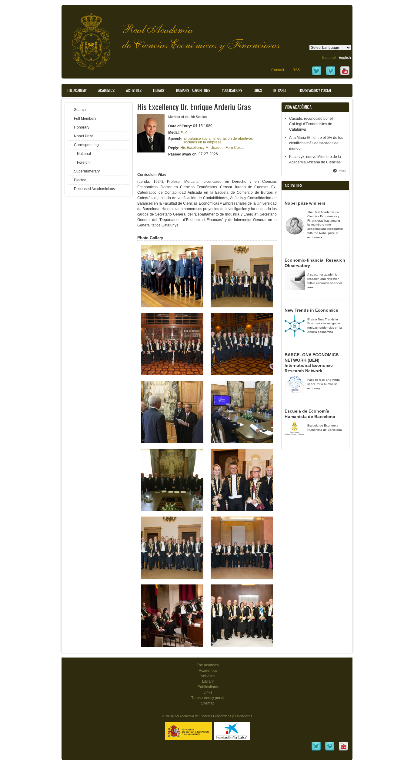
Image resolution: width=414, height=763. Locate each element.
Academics (106, 90)
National (84, 154)
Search (80, 110)
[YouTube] (345, 75)
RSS (296, 70)
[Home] (86, 38)
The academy (208, 665)
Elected (80, 180)
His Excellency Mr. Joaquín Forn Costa (212, 148)
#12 (184, 132)
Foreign (83, 162)
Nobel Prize (83, 136)
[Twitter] (317, 75)
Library (159, 90)
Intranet (280, 90)
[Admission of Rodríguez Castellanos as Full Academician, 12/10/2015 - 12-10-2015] (172, 646)
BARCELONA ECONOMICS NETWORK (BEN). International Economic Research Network (312, 362)
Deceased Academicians (94, 189)
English (345, 57)
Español (329, 57)
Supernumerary (87, 171)
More (342, 170)
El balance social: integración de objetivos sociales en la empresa (218, 140)
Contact (277, 70)
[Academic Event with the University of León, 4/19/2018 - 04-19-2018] (172, 306)
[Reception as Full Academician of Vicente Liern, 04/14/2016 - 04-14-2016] (242, 510)
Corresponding (86, 145)
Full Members (85, 118)
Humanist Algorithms (193, 90)
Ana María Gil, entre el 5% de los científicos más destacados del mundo (316, 143)
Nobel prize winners (305, 203)
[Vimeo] (331, 75)
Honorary (81, 127)
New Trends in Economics (311, 310)
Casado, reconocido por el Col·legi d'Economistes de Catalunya (311, 124)
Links (258, 90)
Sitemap (208, 703)
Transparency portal (315, 90)
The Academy (77, 90)
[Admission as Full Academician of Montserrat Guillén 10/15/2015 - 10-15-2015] (242, 646)
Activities (134, 90)
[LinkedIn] (316, 750)
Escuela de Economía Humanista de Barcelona (310, 414)
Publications (232, 90)
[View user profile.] (151, 151)
